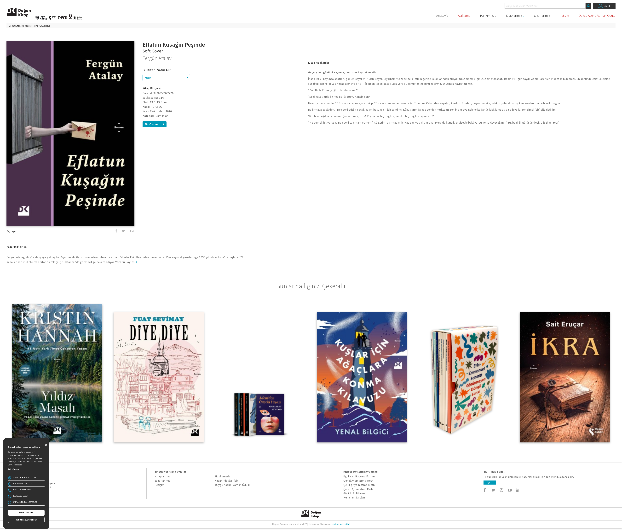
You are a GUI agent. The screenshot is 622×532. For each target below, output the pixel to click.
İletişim (564, 15)
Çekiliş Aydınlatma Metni (359, 485)
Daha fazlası (13, 469)
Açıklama (464, 15)
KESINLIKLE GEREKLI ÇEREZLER (24, 477)
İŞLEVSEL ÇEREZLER (20, 496)
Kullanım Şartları (354, 497)
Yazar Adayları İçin (226, 480)
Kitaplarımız (514, 15)
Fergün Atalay (157, 58)
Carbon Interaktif (341, 524)
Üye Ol (490, 482)
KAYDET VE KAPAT (26, 513)
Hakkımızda (488, 15)
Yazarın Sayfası (125, 262)
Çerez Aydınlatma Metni (358, 489)
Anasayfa (442, 15)
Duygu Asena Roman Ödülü (597, 15)
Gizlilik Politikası (354, 493)
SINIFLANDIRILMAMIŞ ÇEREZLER (25, 502)
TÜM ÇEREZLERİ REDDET (26, 520)
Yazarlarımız (542, 15)
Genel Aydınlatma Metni (358, 480)
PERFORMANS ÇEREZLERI (22, 483)
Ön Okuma (151, 124)
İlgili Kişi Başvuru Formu (359, 476)
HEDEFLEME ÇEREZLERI (22, 490)
